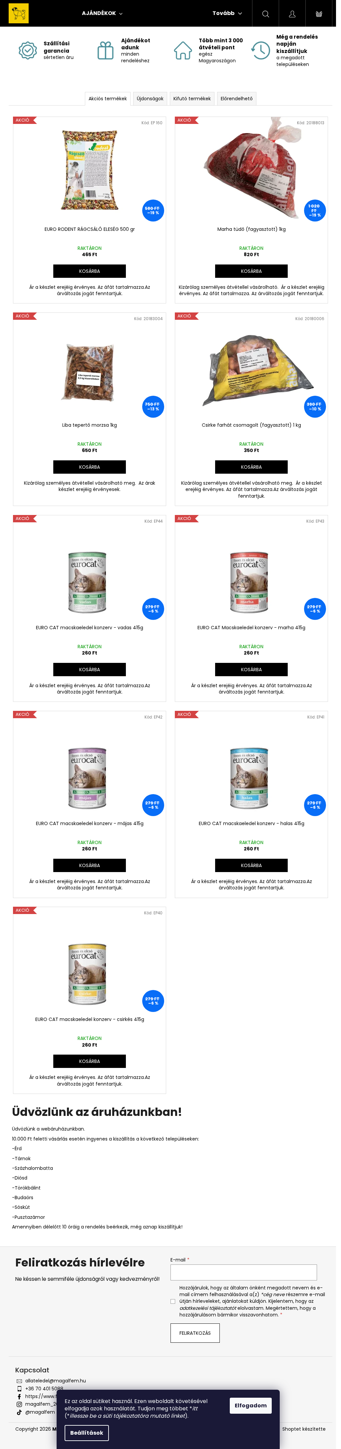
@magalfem (40, 1412)
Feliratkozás (195, 1333)
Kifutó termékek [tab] (192, 98)
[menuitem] (102, 13)
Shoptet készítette (304, 1429)
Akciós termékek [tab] (108, 98)
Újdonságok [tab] (150, 98)
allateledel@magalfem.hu (55, 1380)
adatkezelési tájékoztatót (207, 1308)
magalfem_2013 (44, 1404)
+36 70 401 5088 (44, 1388)
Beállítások (86, 1433)
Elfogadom (251, 1405)
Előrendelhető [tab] (237, 98)
